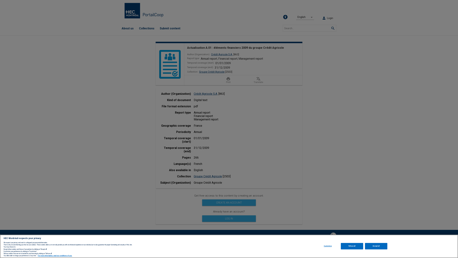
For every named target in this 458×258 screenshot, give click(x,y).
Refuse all (352, 246)
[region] (229, 246)
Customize (328, 246)
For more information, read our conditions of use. (55, 256)
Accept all (376, 246)
